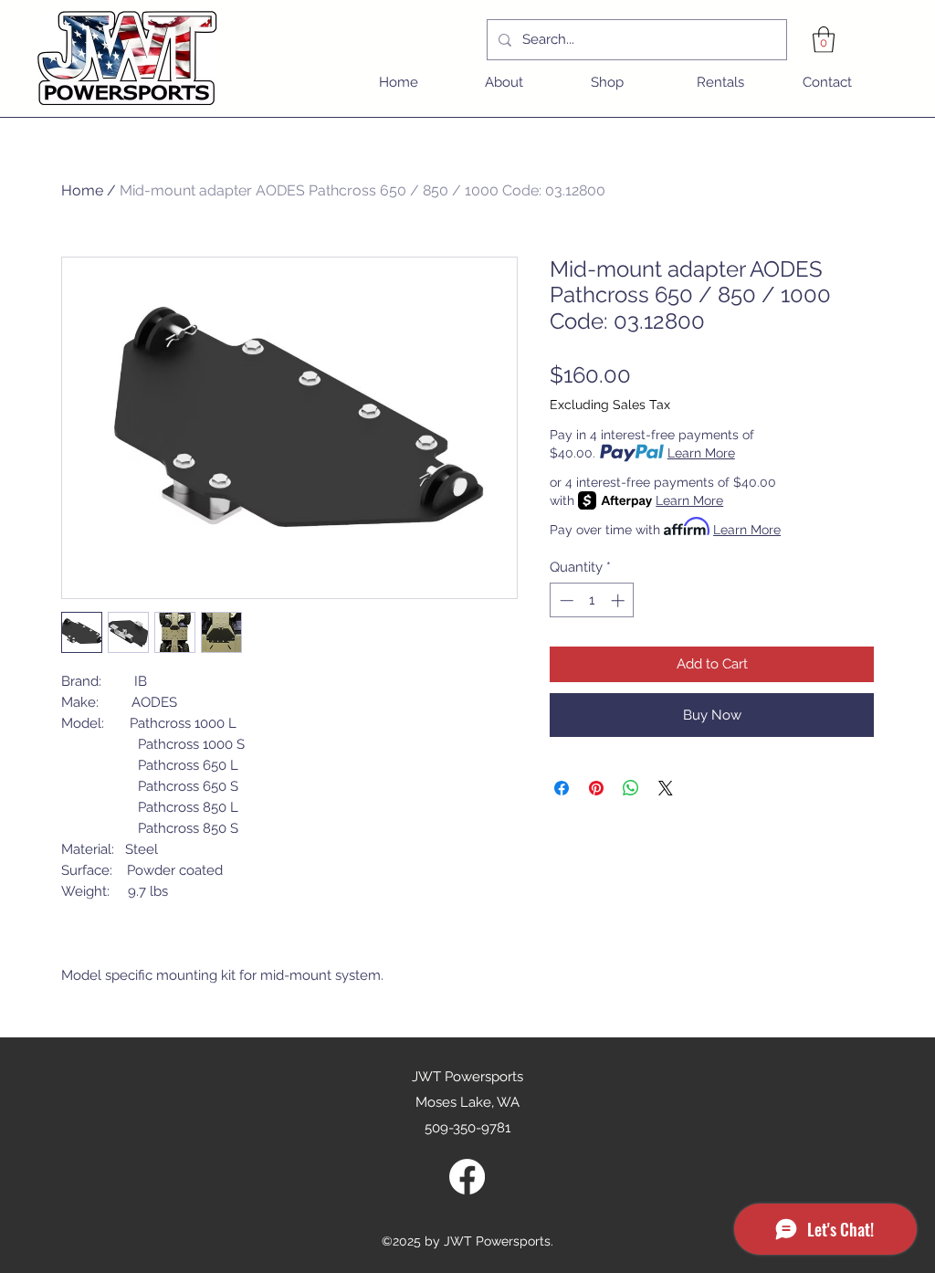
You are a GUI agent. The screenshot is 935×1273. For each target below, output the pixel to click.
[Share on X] (666, 788)
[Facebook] (467, 1176)
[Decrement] (564, 600)
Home (82, 190)
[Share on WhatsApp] (631, 788)
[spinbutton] (592, 600)
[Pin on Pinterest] (596, 788)
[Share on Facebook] (562, 788)
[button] (824, 39)
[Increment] (619, 600)
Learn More (701, 453)
